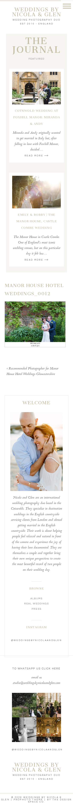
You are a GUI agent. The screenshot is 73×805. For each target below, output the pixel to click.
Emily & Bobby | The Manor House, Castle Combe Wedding (36, 221)
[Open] (24, 705)
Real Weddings (36, 603)
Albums (36, 598)
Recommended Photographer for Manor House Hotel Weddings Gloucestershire (32, 371)
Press (36, 609)
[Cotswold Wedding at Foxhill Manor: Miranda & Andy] (36, 88)
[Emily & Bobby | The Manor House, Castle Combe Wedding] (36, 192)
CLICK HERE (51, 668)
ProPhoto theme (28, 799)
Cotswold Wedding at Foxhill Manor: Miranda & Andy (36, 117)
